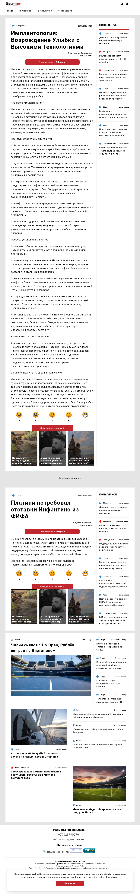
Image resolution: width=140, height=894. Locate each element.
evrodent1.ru (18, 88)
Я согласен (70, 883)
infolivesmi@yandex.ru (68, 839)
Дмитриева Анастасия (80, 53)
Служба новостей (82, 522)
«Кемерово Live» (63, 564)
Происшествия (109, 144)
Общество (107, 33)
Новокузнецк (108, 70)
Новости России (21, 767)
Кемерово (107, 52)
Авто (105, 125)
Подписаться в (52, 62)
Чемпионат (82, 554)
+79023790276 (68, 834)
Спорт (105, 89)
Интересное (21, 26)
